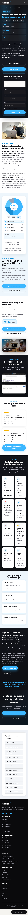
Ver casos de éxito (14, 69)
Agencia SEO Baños (11, 778)
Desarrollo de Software (7, 856)
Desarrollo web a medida (8, 863)
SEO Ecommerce (6, 826)
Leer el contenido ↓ (14, 63)
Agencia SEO (9, 8)
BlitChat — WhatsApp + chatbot (9, 861)
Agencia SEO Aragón (11, 761)
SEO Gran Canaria (6, 845)
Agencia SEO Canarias (11, 787)
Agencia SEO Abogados (12, 747)
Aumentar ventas (15, 112)
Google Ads (5, 870)
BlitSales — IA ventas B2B (8, 858)
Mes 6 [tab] (13, 217)
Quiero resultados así (14, 286)
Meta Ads (4, 872)
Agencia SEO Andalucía (12, 757)
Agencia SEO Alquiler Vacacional (11, 752)
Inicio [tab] (9, 217)
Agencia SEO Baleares (11, 774)
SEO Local (4, 821)
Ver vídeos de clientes (14, 290)
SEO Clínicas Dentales (7, 829)
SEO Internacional (6, 824)
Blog (3, 891)
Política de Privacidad (15, 108)
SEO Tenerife (5, 842)
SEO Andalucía (5, 850)
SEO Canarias (5, 847)
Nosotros (4, 886)
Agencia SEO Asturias (11, 770)
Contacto (6, 673)
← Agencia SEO (10, 742)
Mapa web (4, 895)
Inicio (3, 8)
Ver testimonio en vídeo (14, 333)
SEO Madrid (5, 837)
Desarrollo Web (6, 874)
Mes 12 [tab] (18, 217)
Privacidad (4, 898)
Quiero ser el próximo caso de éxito (14, 447)
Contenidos (5, 877)
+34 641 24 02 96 (14, 718)
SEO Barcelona (5, 840)
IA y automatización (7, 879)
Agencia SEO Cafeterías (12, 783)
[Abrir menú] (24, 2)
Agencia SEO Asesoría (11, 766)
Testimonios (5, 888)
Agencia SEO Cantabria (12, 791)
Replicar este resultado (14, 328)
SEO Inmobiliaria (6, 831)
